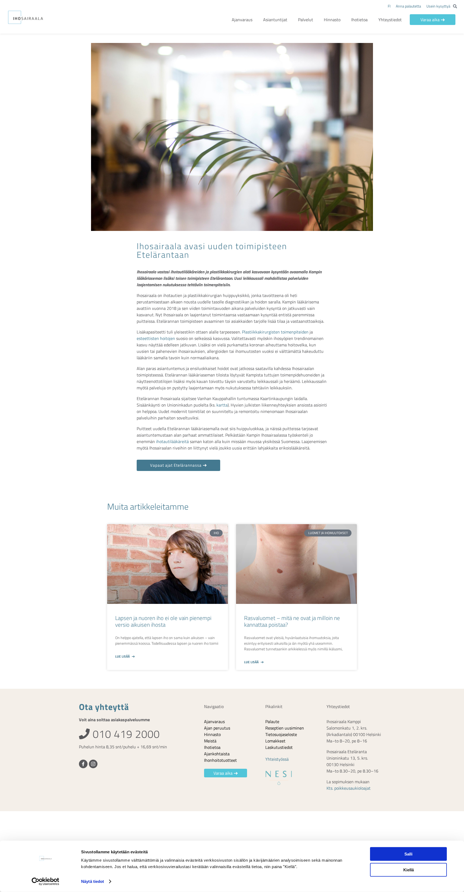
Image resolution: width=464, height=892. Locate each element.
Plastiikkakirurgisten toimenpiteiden (275, 332)
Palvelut (305, 19)
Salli (408, 854)
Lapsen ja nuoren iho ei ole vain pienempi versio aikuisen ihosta (163, 621)
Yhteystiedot (390, 19)
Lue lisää (122, 656)
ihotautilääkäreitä (172, 441)
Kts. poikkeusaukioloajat (349, 788)
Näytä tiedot (92, 881)
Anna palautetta (408, 6)
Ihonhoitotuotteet (220, 760)
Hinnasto (332, 19)
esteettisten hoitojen (156, 338)
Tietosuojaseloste (281, 734)
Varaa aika (430, 19)
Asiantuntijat (275, 19)
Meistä (210, 741)
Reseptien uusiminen (284, 728)
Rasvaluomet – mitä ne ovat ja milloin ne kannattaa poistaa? (292, 621)
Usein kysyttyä (438, 6)
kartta (222, 405)
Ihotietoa (359, 19)
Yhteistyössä (277, 759)
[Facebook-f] (83, 764)
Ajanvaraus (242, 19)
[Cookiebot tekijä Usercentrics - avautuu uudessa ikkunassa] (45, 882)
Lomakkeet (275, 741)
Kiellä (408, 869)
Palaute (272, 721)
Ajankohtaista (217, 753)
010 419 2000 (125, 734)
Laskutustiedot (279, 747)
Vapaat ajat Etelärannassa (176, 465)
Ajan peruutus (217, 728)
